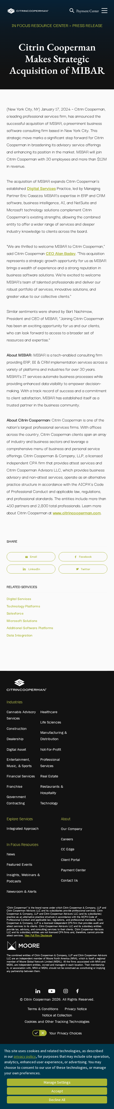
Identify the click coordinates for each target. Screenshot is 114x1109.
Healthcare (48, 712)
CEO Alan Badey (61, 253)
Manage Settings (57, 1082)
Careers (67, 839)
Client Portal (70, 860)
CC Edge (67, 849)
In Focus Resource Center (40, 25)
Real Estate (49, 776)
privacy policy (25, 1056)
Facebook (85, 556)
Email (33, 556)
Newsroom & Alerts (22, 891)
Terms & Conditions (43, 1009)
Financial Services (21, 776)
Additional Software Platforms (30, 627)
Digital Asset (16, 749)
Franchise (14, 786)
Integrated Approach (23, 828)
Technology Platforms (23, 605)
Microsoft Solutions (22, 620)
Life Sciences (50, 722)
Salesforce (15, 613)
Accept (57, 1091)
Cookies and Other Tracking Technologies (57, 1021)
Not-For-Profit (50, 749)
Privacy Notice (76, 1009)
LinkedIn (34, 568)
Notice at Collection (57, 1015)
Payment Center (87, 10)
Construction (17, 728)
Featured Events (19, 864)
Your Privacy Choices (65, 1033)
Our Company (71, 829)
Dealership (15, 739)
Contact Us (69, 880)
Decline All (57, 1099)
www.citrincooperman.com (77, 512)
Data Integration (20, 635)
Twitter (85, 568)
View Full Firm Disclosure (38, 935)
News (11, 854)
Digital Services (41, 188)
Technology (49, 803)
